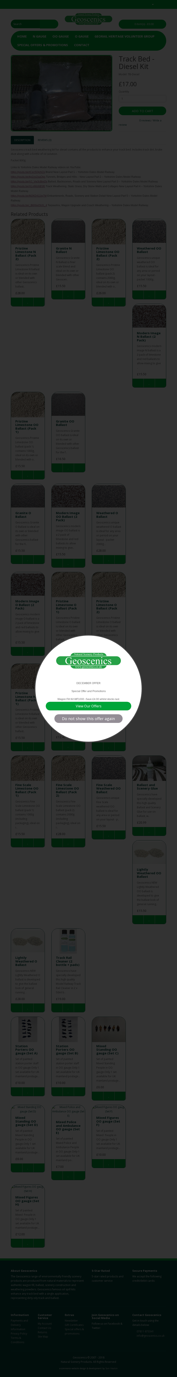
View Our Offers (88, 706)
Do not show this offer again (88, 718)
